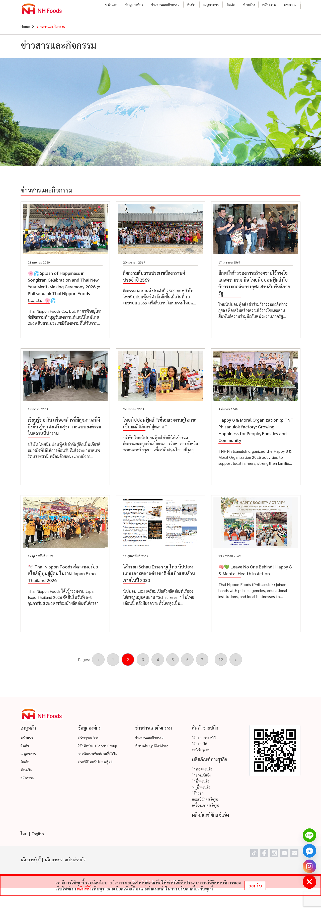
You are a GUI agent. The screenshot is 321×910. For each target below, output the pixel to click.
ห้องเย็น (249, 4)
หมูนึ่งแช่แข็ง (201, 787)
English (38, 833)
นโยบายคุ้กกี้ (30, 859)
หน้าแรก (111, 4)
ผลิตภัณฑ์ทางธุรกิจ (209, 759)
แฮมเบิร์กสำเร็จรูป (205, 799)
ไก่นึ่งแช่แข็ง (200, 781)
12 (221, 659)
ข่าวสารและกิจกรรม (165, 4)
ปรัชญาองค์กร (88, 737)
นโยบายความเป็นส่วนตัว (65, 859)
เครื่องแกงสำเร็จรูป (205, 805)
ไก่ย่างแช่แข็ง (201, 775)
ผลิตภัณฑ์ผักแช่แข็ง (210, 815)
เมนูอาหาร (211, 4)
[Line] (309, 835)
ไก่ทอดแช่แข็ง (202, 769)
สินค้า (191, 4)
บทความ (290, 4)
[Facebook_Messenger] (309, 851)
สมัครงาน (269, 4)
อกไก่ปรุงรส (200, 749)
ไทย (24, 833)
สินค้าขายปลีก (205, 728)
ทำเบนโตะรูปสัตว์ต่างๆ (151, 745)
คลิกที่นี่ (84, 888)
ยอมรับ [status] (255, 885)
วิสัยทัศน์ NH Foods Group (97, 745)
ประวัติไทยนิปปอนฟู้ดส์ (95, 761)
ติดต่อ (230, 4)
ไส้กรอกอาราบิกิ (204, 737)
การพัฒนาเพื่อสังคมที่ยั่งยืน (97, 753)
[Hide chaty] (309, 882)
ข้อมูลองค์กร (134, 4)
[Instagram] (309, 866)
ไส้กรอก (198, 793)
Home (25, 26)
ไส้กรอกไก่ (199, 743)
